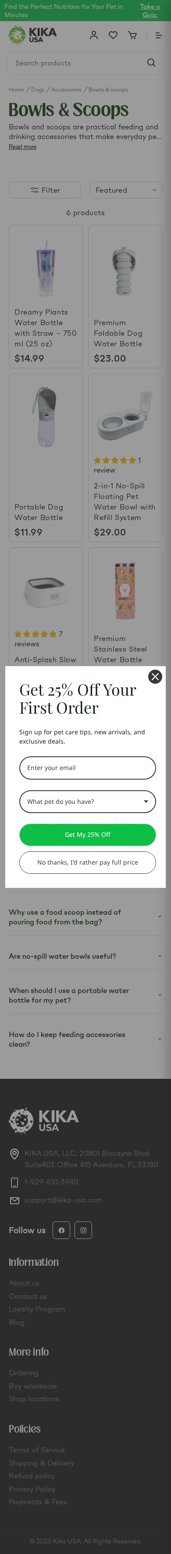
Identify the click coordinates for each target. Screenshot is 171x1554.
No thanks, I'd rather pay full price (87, 862)
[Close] (155, 676)
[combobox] (87, 802)
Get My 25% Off (87, 834)
